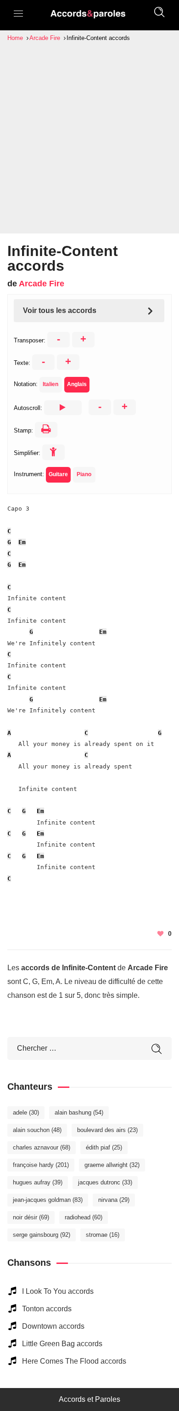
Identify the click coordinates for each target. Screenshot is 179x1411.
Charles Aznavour (41, 1147)
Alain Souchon (37, 1130)
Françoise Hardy (41, 1164)
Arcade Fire (41, 283)
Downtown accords (53, 1326)
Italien (50, 384)
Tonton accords (47, 1309)
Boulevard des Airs (107, 1130)
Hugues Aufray (37, 1182)
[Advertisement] (89, 137)
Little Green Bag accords (62, 1344)
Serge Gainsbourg (41, 1234)
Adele (26, 1112)
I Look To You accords (58, 1291)
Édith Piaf (104, 1147)
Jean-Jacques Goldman (48, 1199)
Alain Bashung (79, 1112)
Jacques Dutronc (105, 1182)
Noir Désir (31, 1217)
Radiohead (83, 1217)
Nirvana (113, 1199)
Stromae (102, 1234)
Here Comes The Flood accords (74, 1361)
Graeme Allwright (112, 1164)
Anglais (77, 384)
